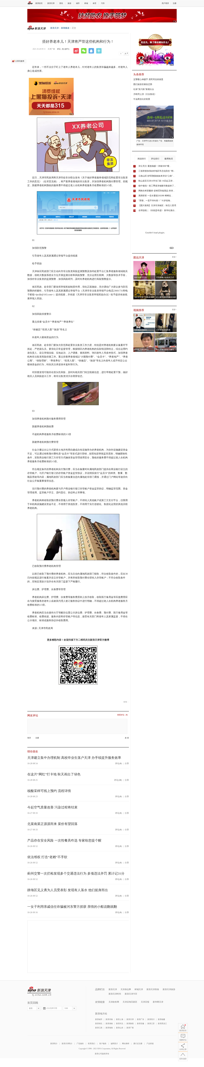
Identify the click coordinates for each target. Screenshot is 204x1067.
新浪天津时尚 (115, 994)
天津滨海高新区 (130, 1002)
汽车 (103, 3)
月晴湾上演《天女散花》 (144, 94)
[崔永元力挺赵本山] (144, 334)
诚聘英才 (114, 1043)
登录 (29, 738)
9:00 (66, 1008)
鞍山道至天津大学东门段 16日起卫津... (156, 181)
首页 (31, 1008)
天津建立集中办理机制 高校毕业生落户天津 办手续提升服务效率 (74, 758)
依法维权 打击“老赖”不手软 (47, 857)
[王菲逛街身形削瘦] (166, 314)
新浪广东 (140, 1019)
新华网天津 (158, 1002)
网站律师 (125, 1043)
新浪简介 (53, 1043)
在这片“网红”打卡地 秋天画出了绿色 (53, 774)
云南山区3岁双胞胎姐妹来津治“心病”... (156, 176)
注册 (174, 3)
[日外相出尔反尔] (144, 314)
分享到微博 (19, 61)
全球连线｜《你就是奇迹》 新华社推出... (157, 210)
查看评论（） (123, 715)
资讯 (61, 3)
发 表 (127, 738)
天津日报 (145, 1002)
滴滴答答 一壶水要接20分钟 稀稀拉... (155, 196)
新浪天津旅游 (169, 989)
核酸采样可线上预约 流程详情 (49, 791)
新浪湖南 (109, 1023)
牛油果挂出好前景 (141, 99)
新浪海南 (109, 1028)
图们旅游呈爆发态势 (142, 84)
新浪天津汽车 (131, 994)
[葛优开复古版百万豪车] (166, 334)
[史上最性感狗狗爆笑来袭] (166, 282)
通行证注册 (137, 1043)
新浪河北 (119, 1023)
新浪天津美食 (153, 989)
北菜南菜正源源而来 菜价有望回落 (52, 824)
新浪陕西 (130, 1023)
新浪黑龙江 (162, 1023)
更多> (174, 257)
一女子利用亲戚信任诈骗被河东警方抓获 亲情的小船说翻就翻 (72, 906)
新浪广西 (130, 1028)
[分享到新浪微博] (77, 50)
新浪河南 (109, 1019)
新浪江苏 (151, 1023)
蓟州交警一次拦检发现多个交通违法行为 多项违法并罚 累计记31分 (75, 873)
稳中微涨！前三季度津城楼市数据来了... (157, 186)
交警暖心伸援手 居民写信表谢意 (148, 79)
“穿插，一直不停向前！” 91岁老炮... (155, 200)
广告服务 (80, 1043)
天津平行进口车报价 (150, 141)
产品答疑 (150, 1043)
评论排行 (155, 159)
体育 (94, 3)
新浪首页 (39, 3)
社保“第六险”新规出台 (143, 89)
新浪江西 (98, 1028)
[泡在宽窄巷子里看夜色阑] (144, 282)
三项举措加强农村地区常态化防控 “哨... (156, 171)
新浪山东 (119, 1028)
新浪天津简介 (67, 1043)
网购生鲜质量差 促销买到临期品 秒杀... (156, 191)
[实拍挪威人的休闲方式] (166, 262)
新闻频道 (65, 28)
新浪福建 (161, 1019)
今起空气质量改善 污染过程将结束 (52, 807)
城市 (78, 3)
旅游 (69, 3)
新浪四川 (151, 1019)
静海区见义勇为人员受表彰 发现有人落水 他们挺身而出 (67, 890)
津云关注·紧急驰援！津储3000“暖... (154, 166)
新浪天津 (51, 3)
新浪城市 (98, 1019)
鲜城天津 (139, 989)
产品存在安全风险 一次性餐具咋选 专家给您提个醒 (64, 840)
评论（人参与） (63, 49)
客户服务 (102, 1043)
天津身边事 (126, 989)
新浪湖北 (98, 1023)
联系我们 (91, 1043)
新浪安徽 (140, 1023)
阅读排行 (142, 159)
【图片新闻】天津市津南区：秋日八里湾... (158, 205)
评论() (118, 763)
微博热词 (168, 159)
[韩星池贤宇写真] (144, 262)
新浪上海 (119, 1019)
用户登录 (165, 3)
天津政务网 (114, 1002)
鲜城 (86, 3)
